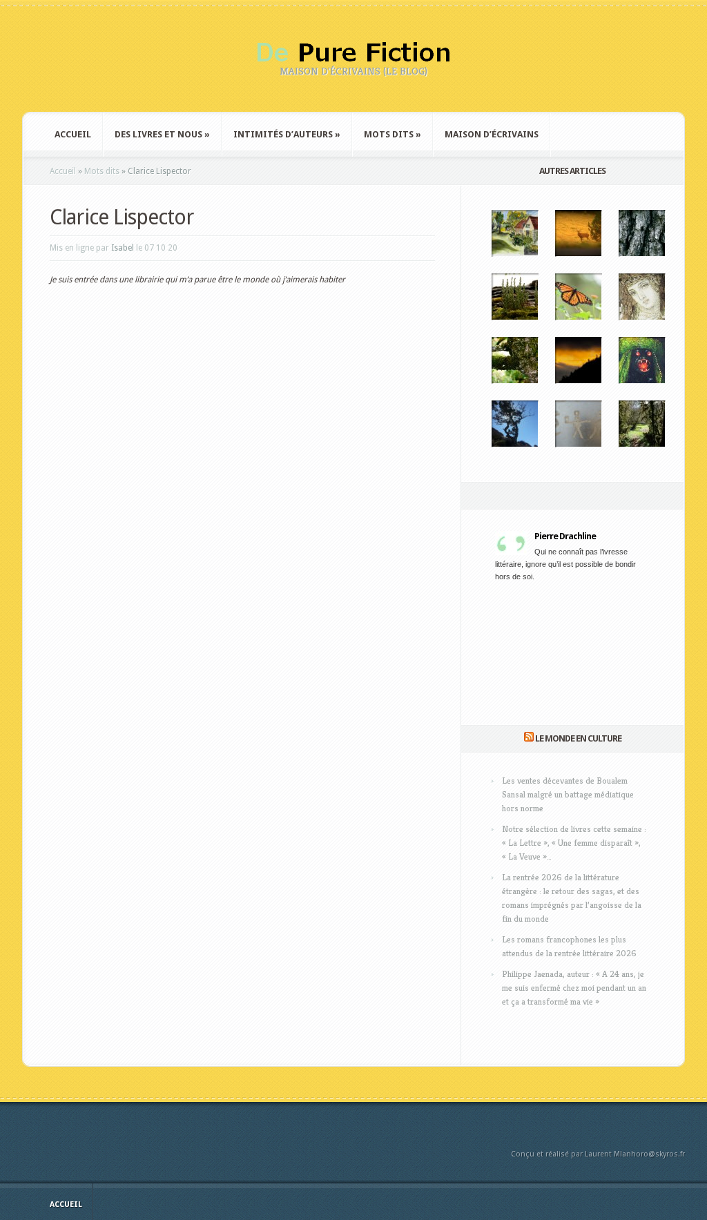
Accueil (73, 134)
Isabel (122, 248)
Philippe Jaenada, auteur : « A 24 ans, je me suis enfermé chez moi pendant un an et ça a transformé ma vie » (574, 987)
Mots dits (392, 134)
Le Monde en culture (578, 738)
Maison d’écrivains (492, 134)
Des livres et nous (162, 134)
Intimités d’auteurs (286, 134)
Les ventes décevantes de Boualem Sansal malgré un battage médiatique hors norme (568, 794)
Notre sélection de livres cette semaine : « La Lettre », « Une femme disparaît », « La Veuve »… (574, 842)
